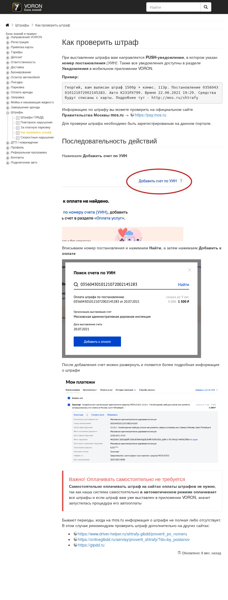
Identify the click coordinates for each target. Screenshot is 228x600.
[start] (7, 25)
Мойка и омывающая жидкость (32, 102)
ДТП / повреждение (24, 142)
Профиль (17, 147)
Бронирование (21, 72)
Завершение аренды (25, 107)
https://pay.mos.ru (150, 115)
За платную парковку (36, 127)
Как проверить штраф (52, 25)
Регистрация (20, 42)
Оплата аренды (22, 92)
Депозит (16, 57)
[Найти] (205, 7)
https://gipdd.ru (91, 545)
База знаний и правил (21, 33)
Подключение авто (24, 162)
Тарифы (17, 52)
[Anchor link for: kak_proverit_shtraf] (142, 41)
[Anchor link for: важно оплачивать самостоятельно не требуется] (187, 478)
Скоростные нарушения (37, 137)
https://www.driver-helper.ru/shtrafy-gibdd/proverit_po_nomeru (132, 533)
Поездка (17, 82)
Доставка (17, 67)
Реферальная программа (29, 152)
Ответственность (23, 62)
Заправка (17, 97)
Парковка (17, 87)
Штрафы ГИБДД (32, 117)
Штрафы (22, 25)
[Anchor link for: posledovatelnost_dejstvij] (160, 140)
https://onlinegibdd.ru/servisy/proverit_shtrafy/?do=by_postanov (134, 539)
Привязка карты (22, 47)
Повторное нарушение (37, 122)
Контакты (17, 157)
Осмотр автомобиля (25, 77)
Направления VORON (26, 37)
